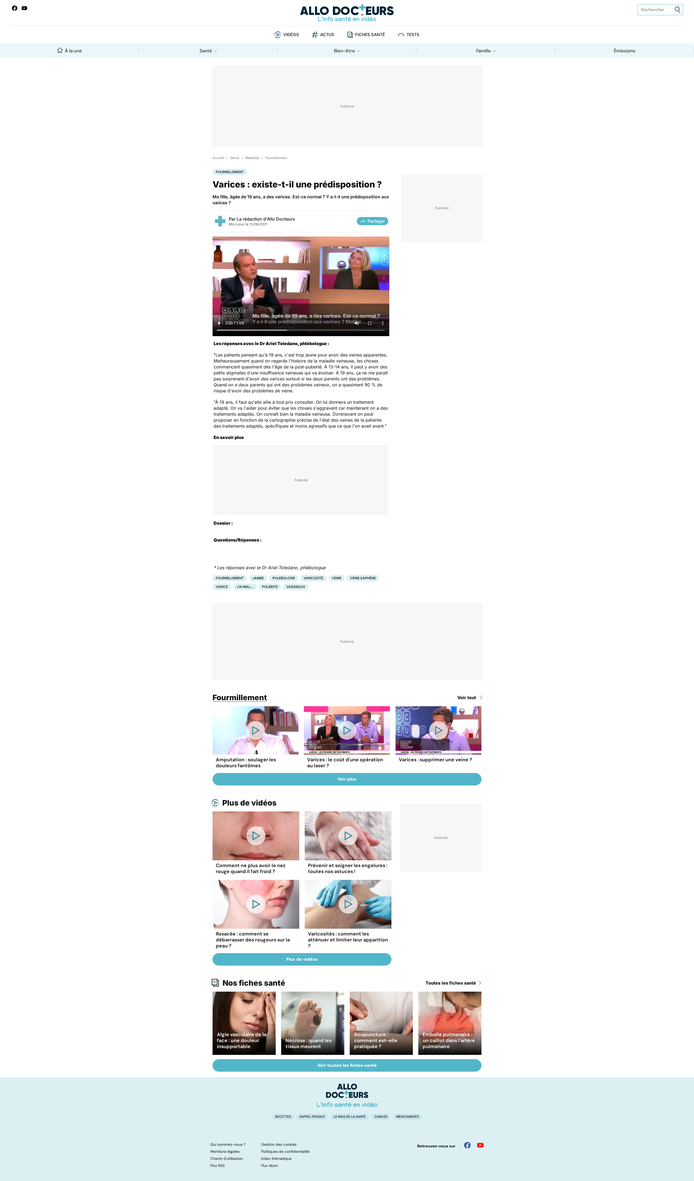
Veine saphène (363, 578)
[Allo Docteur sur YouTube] (480, 1145)
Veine (336, 578)
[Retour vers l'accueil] (347, 12)
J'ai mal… (244, 587)
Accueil (218, 158)
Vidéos (291, 34)
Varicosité (313, 578)
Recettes (283, 1117)
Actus (327, 34)
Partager (376, 221)
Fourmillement (276, 158)
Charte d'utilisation (226, 1158)
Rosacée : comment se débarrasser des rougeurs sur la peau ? (253, 940)
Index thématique (276, 1158)
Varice (222, 587)
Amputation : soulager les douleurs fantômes (246, 762)
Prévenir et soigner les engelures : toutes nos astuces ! (347, 868)
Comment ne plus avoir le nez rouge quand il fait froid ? (250, 868)
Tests (413, 34)
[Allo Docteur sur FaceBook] (14, 8)
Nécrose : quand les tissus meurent (308, 1043)
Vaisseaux (295, 587)
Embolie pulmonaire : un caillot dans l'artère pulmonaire (449, 1040)
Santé (206, 51)
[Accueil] (347, 1095)
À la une (73, 51)
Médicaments (407, 1117)
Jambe (258, 578)
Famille (483, 51)
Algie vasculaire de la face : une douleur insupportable (241, 1040)
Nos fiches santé (254, 983)
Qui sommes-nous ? (228, 1144)
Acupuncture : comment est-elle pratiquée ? (375, 1040)
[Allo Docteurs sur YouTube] (24, 8)
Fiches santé (370, 34)
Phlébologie (283, 578)
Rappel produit (312, 1117)
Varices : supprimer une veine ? (435, 759)
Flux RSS (217, 1165)
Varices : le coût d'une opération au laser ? (345, 762)
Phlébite (270, 587)
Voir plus (347, 779)
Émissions (624, 51)
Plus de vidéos (249, 802)
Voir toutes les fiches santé (347, 1065)
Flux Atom (269, 1165)
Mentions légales (225, 1151)
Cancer (380, 1117)
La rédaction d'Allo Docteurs (266, 219)
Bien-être (344, 51)
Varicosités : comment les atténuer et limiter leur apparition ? (348, 940)
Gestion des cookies (279, 1144)
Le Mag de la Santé (350, 1117)
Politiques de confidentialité (285, 1151)
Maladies (252, 158)
